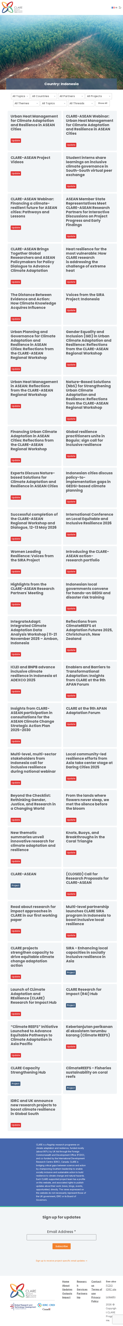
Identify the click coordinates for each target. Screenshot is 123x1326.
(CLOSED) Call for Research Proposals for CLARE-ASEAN (87, 878)
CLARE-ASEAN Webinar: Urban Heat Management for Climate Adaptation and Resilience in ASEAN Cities (89, 125)
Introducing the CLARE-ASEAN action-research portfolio (87, 556)
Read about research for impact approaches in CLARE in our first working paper (34, 913)
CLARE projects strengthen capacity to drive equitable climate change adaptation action (32, 957)
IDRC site (111, 1289)
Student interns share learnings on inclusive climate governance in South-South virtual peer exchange (89, 166)
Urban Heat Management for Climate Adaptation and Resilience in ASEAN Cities (34, 123)
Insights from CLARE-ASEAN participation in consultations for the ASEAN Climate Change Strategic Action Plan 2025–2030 (32, 719)
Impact (66, 1297)
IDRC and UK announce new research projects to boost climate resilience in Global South (34, 1107)
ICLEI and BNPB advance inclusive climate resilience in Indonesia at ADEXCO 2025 (34, 673)
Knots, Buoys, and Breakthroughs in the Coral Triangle (85, 837)
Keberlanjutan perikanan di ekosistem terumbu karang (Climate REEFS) (89, 1031)
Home (65, 1281)
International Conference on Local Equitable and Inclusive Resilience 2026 (89, 519)
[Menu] (120, 7)
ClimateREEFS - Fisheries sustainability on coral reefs (88, 1072)
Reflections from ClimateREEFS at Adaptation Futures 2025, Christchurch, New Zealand (89, 630)
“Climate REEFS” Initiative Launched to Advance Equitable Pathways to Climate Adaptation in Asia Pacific (34, 1035)
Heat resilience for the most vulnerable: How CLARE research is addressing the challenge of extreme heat (86, 260)
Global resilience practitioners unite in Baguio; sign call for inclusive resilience (85, 438)
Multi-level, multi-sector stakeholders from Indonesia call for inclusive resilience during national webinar (33, 763)
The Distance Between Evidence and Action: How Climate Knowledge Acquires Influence (33, 301)
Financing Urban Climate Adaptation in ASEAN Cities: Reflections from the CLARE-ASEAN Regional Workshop (34, 440)
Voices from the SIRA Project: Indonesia (85, 297)
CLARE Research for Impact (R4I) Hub (84, 991)
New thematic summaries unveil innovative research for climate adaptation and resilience (33, 841)
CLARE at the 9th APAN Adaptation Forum (86, 710)
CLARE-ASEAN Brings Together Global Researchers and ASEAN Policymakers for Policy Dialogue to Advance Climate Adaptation (33, 260)
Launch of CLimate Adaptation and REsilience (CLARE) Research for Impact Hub (34, 996)
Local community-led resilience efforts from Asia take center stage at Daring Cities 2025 (89, 760)
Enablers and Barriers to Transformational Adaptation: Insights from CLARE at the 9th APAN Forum (88, 676)
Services (82, 1289)
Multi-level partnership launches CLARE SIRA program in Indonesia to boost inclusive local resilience (88, 915)
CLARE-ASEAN (23, 874)
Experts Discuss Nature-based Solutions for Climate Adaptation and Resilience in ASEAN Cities (34, 479)
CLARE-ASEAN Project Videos (30, 159)
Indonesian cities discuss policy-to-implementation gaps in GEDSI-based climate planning (89, 482)
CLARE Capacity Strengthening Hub (28, 1070)
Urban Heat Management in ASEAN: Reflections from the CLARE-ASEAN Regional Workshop (34, 388)
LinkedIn (111, 1297)
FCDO (109, 1285)
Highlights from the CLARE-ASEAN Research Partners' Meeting (32, 588)
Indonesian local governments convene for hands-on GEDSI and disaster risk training (88, 591)
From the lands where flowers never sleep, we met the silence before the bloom (87, 802)
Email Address (61, 1231)
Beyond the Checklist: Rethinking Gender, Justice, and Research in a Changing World (33, 802)
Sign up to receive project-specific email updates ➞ (61, 1260)
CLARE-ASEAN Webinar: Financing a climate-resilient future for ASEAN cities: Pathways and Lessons (34, 208)
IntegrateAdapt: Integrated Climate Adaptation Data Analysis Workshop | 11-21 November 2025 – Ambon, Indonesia (34, 632)
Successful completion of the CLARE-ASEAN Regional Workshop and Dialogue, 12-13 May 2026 (34, 521)
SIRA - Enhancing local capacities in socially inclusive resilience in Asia (87, 954)
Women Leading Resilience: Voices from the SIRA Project (32, 556)
